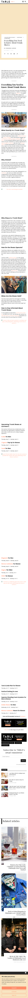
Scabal (3, 437)
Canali (3, 448)
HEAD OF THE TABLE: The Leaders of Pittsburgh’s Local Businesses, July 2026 (17, 958)
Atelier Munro (5, 705)
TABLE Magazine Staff (19, 962)
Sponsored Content (11, 48)
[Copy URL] (17, 53)
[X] (8, 53)
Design (24, 909)
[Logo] (5, 2)
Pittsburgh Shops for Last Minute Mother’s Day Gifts (16, 793)
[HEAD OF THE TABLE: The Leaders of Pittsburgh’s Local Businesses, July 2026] (14, 937)
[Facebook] (4, 53)
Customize (14, 991)
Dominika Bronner (20, 917)
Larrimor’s (22, 716)
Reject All (14, 995)
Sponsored (7, 38)
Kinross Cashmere (7, 564)
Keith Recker (9, 917)
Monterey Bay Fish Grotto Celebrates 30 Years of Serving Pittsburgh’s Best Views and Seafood (16, 867)
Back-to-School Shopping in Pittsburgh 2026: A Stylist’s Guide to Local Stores (15, 913)
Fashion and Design (9, 37)
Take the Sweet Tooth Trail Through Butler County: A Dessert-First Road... (17, 787)
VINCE (3, 576)
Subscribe (6, 729)
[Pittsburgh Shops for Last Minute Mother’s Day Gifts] (4, 794)
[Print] (14, 53)
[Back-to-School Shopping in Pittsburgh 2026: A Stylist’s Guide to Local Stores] (14, 892)
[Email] (11, 53)
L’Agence (4, 442)
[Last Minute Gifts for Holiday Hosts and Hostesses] (4, 775)
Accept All (14, 988)
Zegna (3, 570)
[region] (14, 986)
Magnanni (4, 558)
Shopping (19, 37)
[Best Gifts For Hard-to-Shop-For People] (4, 781)
